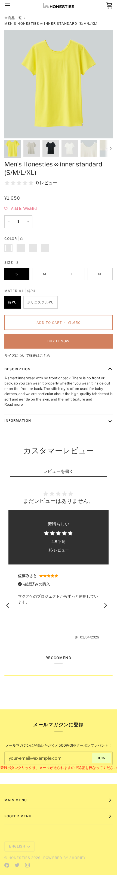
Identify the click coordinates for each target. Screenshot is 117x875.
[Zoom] (14, 128)
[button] (20, 208)
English (17, 846)
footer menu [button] (18, 816)
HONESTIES (19, 858)
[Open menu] (12, 5)
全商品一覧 (13, 18)
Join (101, 758)
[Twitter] (17, 865)
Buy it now (58, 341)
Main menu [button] (15, 800)
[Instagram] (27, 865)
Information (17, 420)
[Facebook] (6, 865)
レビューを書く (58, 471)
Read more (13, 404)
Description (17, 369)
